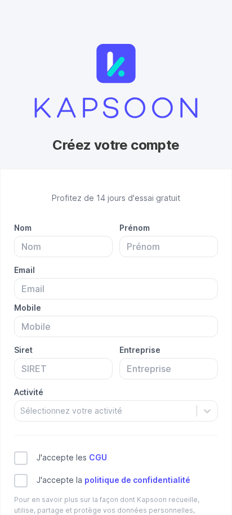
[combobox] (21, 411)
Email (24, 270)
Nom (23, 227)
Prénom (134, 227)
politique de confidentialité (137, 480)
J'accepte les (72, 457)
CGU (98, 457)
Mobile (27, 307)
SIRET (23, 350)
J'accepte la (113, 480)
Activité (28, 392)
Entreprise (139, 350)
